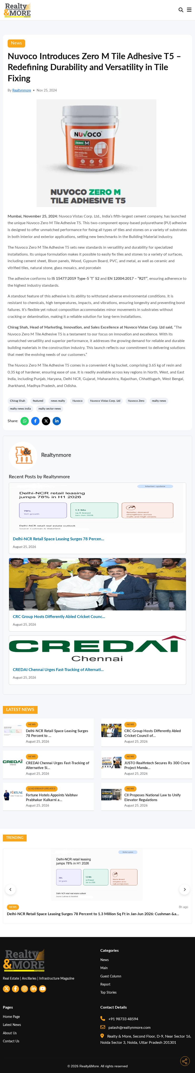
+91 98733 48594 (122, 1019)
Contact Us (11, 1041)
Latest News (12, 1025)
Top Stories (108, 992)
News (104, 960)
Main (104, 968)
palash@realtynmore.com (129, 1028)
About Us (10, 1033)
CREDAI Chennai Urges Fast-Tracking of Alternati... (58, 670)
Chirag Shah (17, 400)
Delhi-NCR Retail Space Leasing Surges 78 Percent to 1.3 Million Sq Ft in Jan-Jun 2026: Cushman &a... (93, 914)
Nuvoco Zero (136, 400)
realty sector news (50, 408)
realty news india (20, 408)
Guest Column (110, 976)
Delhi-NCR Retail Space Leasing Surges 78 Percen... (58, 539)
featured (38, 400)
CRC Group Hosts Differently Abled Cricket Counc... (59, 617)
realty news (159, 400)
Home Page (11, 1017)
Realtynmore (21, 90)
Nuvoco (78, 400)
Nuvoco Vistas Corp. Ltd (105, 400)
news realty (58, 400)
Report (105, 984)
